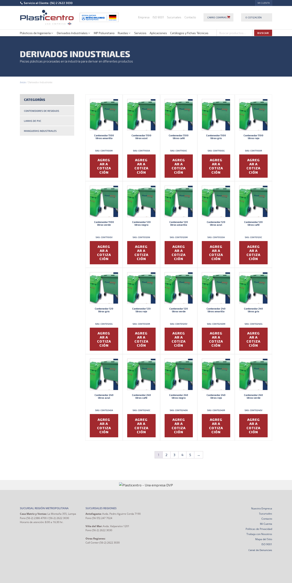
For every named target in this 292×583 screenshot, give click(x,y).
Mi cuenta (264, 2)
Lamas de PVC (32, 120)
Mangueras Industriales (40, 130)
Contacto (190, 17)
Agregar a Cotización (104, 166)
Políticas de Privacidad (259, 529)
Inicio (23, 82)
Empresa (143, 17)
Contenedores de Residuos (41, 110)
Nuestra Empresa (261, 508)
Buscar (263, 32)
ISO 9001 (158, 17)
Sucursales (174, 17)
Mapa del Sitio (263, 539)
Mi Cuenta (266, 524)
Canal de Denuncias (260, 549)
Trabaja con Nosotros (259, 534)
